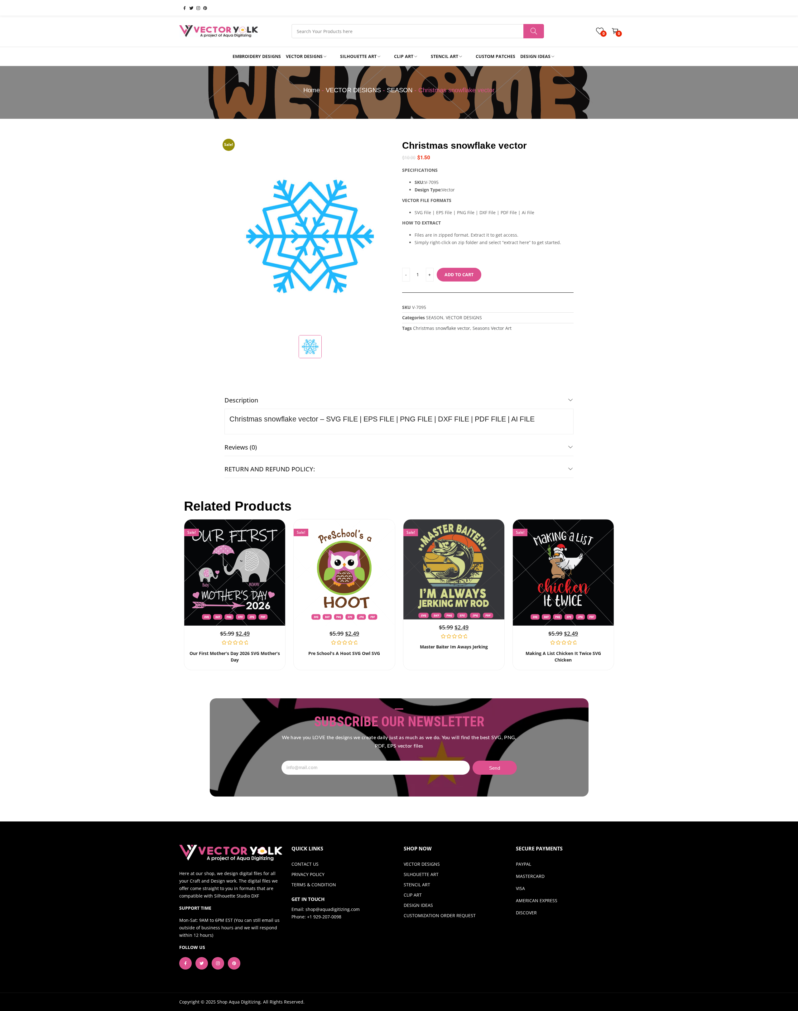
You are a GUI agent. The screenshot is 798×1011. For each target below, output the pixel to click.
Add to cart (459, 274)
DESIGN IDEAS (418, 905)
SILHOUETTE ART (421, 874)
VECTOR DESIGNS (353, 90)
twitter (189, 8)
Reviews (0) (240, 447)
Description (241, 400)
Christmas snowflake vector (441, 328)
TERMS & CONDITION (313, 885)
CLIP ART (413, 895)
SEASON (399, 90)
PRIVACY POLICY (307, 874)
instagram (196, 8)
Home (311, 90)
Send (494, 768)
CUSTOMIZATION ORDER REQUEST (440, 915)
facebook (182, 8)
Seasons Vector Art (492, 328)
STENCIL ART (417, 885)
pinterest (202, 8)
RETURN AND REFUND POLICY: (269, 469)
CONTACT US (305, 864)
